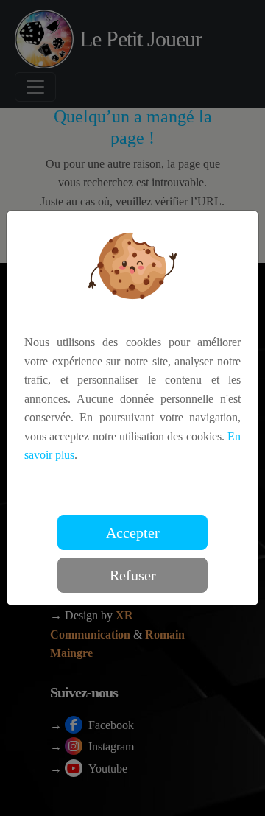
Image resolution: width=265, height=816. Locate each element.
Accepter (133, 532)
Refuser (133, 575)
